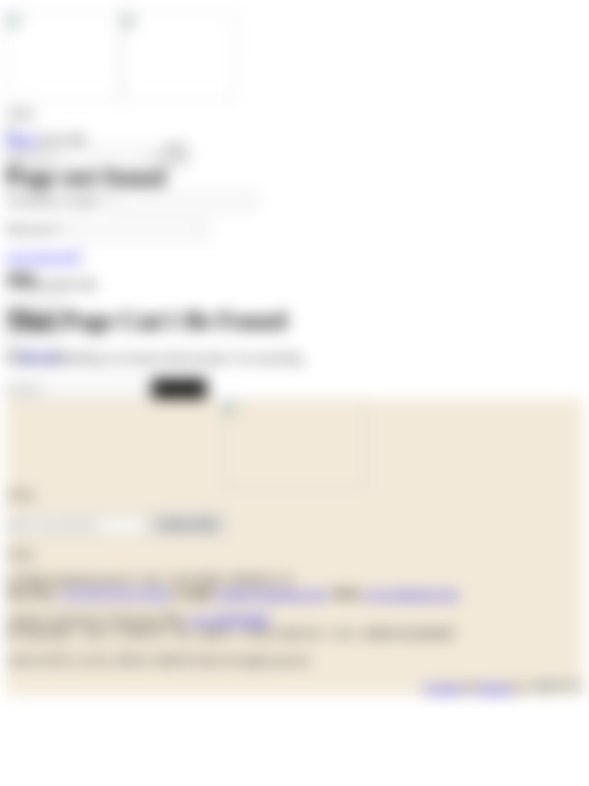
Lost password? (44, 256)
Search (179, 388)
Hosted (493, 688)
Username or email (58, 200)
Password (34, 229)
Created (442, 688)
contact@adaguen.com (271, 593)
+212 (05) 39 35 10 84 (115, 593)
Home (21, 139)
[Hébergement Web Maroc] (556, 688)
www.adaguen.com (411, 593)
